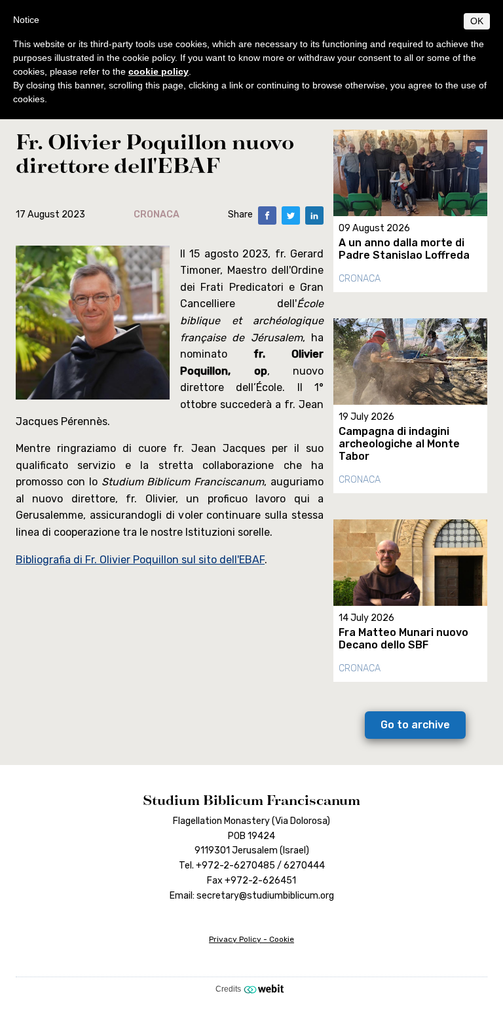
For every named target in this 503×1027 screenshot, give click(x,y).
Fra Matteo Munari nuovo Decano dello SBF (403, 638)
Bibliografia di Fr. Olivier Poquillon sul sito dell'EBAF (140, 559)
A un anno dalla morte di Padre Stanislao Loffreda (404, 248)
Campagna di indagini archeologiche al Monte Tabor (399, 443)
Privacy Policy (235, 939)
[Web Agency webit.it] (265, 988)
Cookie (281, 939)
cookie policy (158, 71)
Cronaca (360, 278)
